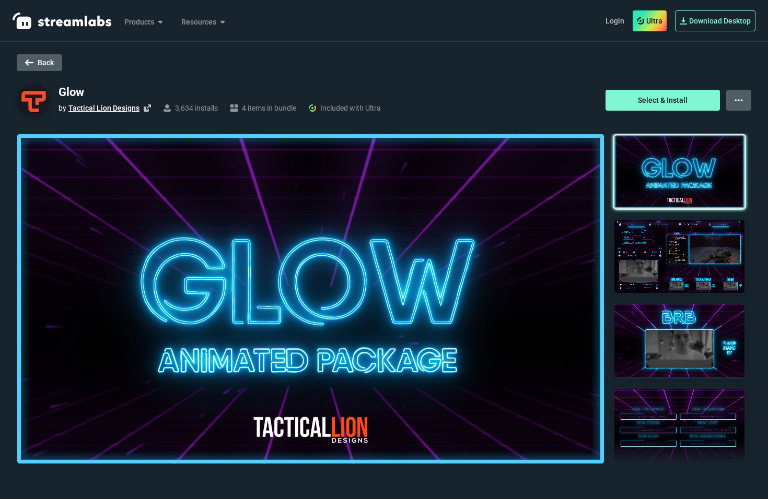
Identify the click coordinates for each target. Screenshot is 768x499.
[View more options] (738, 100)
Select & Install (663, 100)
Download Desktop (720, 21)
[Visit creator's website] (147, 108)
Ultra (654, 21)
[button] (679, 172)
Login (615, 21)
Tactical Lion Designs (103, 108)
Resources (198, 22)
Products (139, 22)
